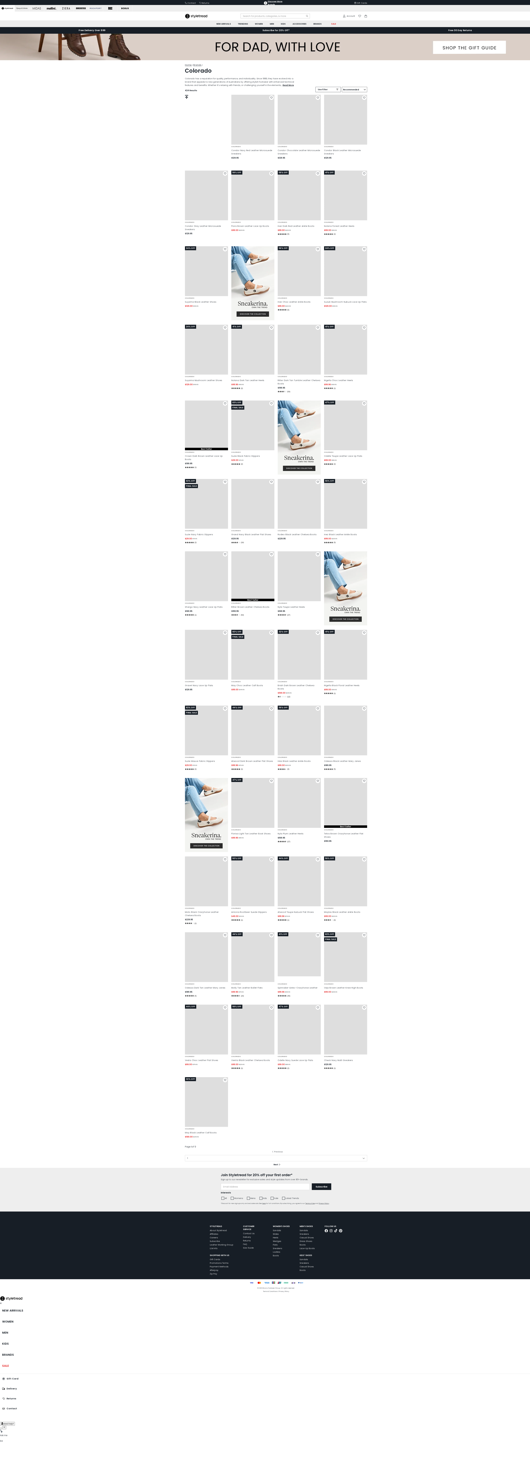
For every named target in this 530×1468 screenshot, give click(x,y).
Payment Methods (219, 1266)
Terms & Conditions (270, 1291)
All (226, 1198)
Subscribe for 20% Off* (276, 30)
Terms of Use (310, 1203)
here (264, 1203)
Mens (253, 1198)
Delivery (247, 1237)
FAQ (245, 1244)
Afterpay (214, 1270)
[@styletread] (335, 1231)
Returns (205, 3)
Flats (275, 1244)
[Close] (4, 1427)
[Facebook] (326, 1231)
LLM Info (214, 1248)
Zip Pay (213, 1273)
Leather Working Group (221, 1244)
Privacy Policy (324, 1203)
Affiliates (214, 1234)
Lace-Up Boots (307, 1248)
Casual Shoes (307, 1237)
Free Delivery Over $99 (92, 30)
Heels (275, 1237)
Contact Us (249, 1233)
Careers (214, 1237)
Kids (265, 1198)
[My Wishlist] (359, 16)
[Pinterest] (340, 1231)
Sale (276, 1198)
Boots (276, 1255)
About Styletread (218, 1230)
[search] (307, 16)
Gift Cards (362, 3)
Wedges (277, 1241)
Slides (276, 1234)
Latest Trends (292, 1198)
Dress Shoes (306, 1241)
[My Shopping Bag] (365, 16)
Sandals (277, 1230)
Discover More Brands (275, 3)
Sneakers (277, 1248)
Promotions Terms (219, 1263)
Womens (238, 1198)
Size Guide (248, 1247)
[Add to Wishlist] (271, 97)
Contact (191, 3)
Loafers (276, 1252)
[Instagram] (331, 1231)
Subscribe (215, 1241)
